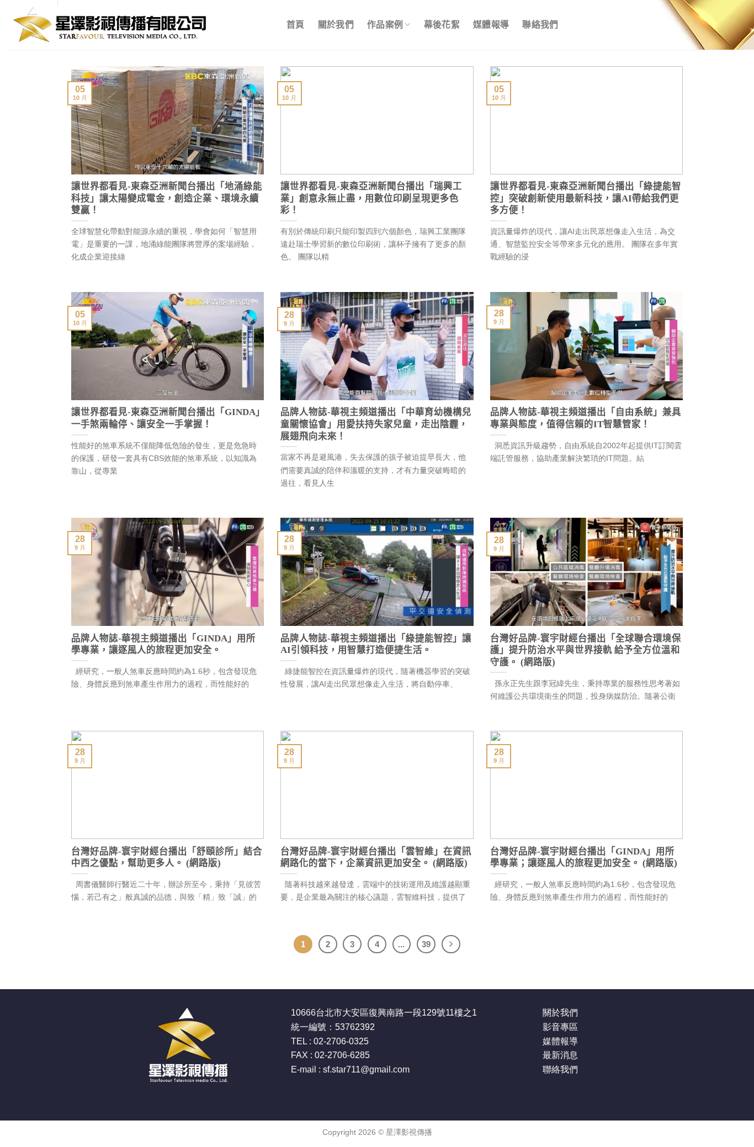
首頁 (295, 24)
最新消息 (560, 1055)
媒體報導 (491, 24)
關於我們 (336, 24)
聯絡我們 (540, 24)
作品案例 (385, 24)
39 (426, 944)
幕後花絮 (442, 24)
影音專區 (560, 1027)
